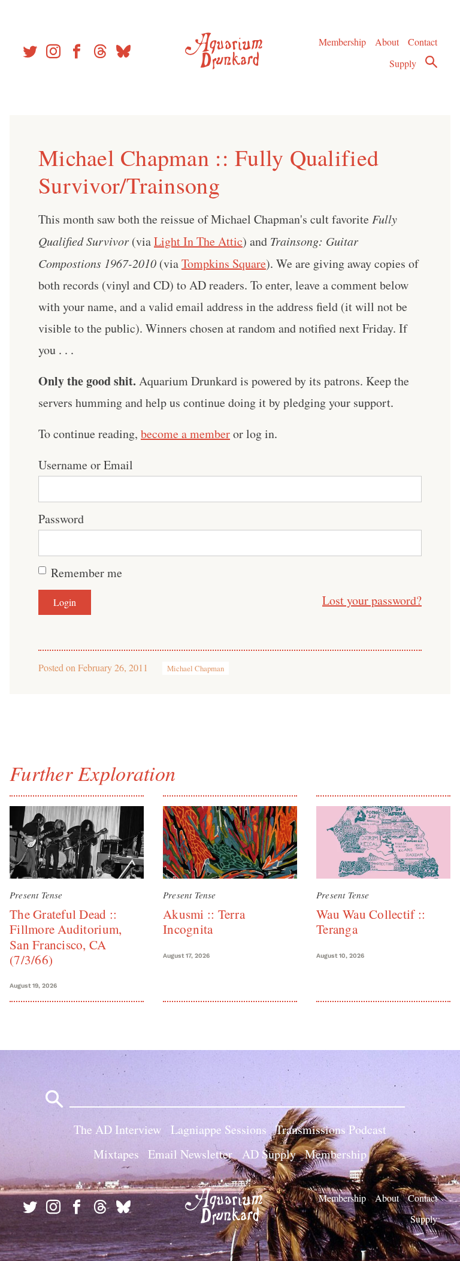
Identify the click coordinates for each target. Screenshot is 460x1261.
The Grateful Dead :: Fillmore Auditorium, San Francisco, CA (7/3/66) (66, 937)
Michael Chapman (195, 668)
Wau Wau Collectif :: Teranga (370, 921)
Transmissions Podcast (331, 1129)
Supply (402, 63)
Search (431, 62)
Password (61, 519)
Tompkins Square (223, 263)
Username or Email (85, 465)
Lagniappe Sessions (219, 1129)
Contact (422, 41)
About (387, 41)
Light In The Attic (198, 241)
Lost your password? (372, 600)
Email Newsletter (190, 1154)
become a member (185, 434)
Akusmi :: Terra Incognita (204, 921)
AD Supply (269, 1154)
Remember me (86, 573)
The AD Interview (117, 1129)
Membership (342, 41)
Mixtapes (116, 1154)
